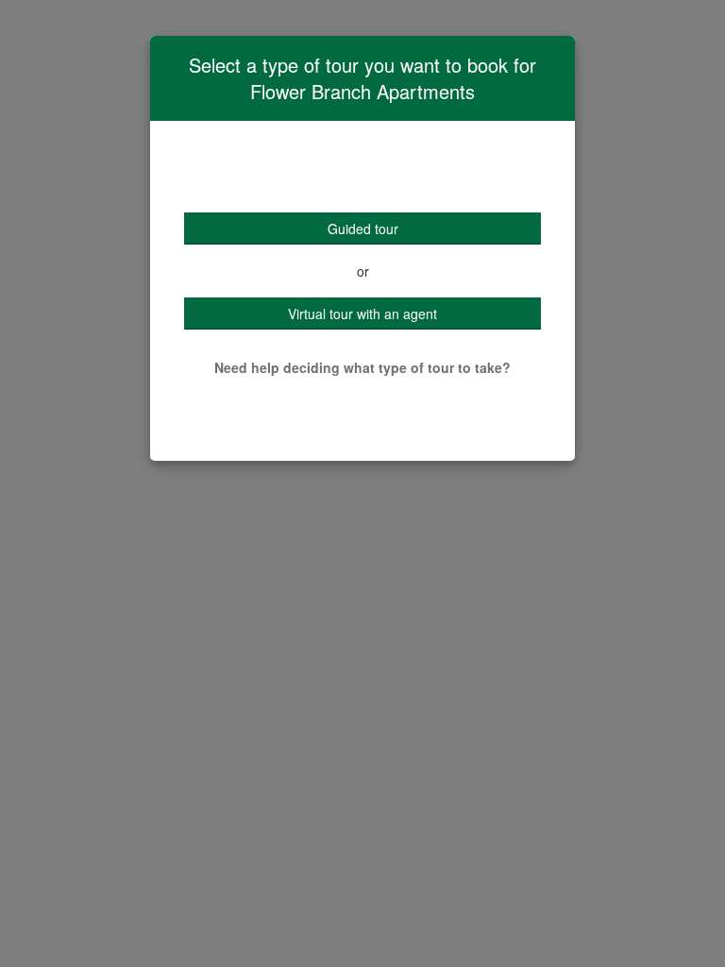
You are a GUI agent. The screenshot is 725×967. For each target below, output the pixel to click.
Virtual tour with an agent (362, 313)
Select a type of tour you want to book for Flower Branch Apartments (362, 78)
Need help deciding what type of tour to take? (362, 367)
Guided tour (363, 228)
